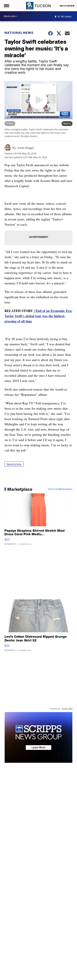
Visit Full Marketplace (60, 489)
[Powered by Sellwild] (67, 708)
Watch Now (66, 6)
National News (18, 33)
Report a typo (14, 464)
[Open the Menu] (6, 5)
